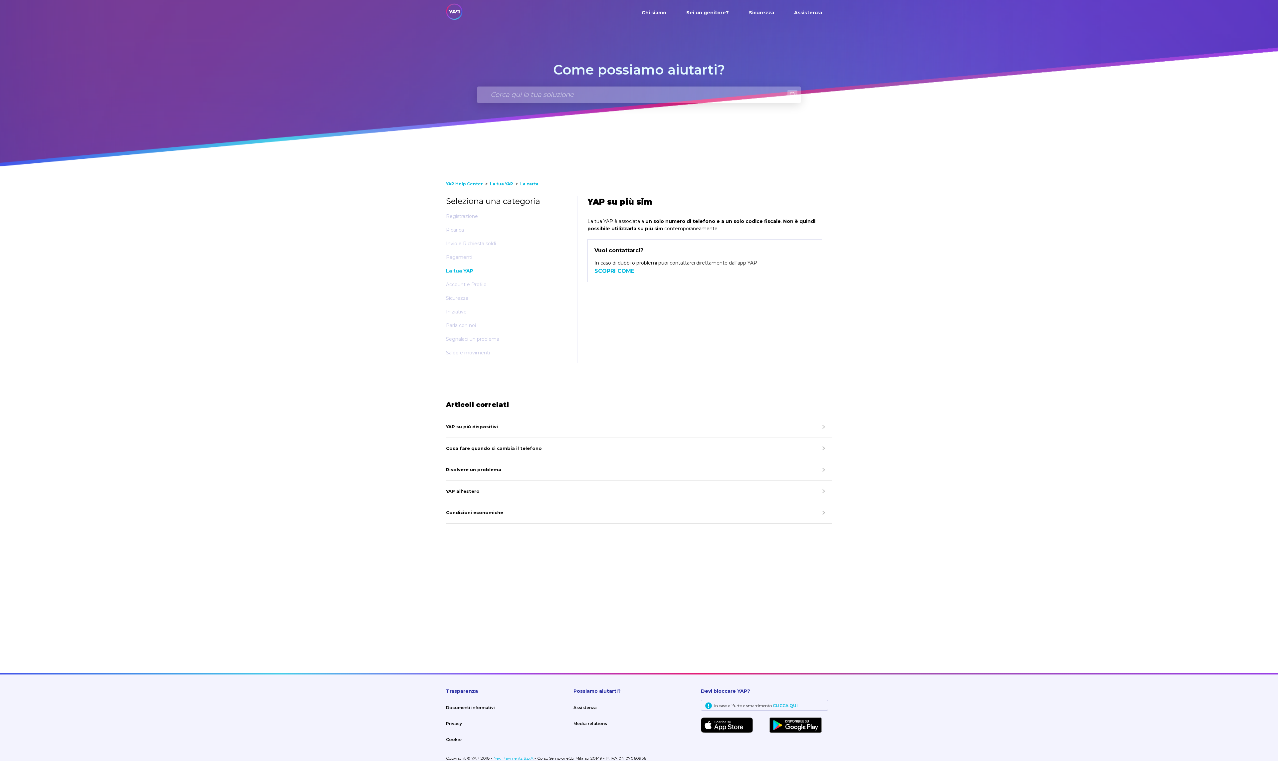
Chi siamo (654, 13)
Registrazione (462, 216)
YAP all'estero (463, 491)
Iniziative (456, 312)
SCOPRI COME (614, 271)
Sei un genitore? (707, 13)
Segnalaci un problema (472, 339)
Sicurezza (761, 13)
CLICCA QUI (785, 705)
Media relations (590, 723)
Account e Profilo (466, 284)
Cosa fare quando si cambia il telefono (494, 448)
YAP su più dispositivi (472, 426)
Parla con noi (461, 325)
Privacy (454, 723)
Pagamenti (459, 257)
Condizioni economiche (474, 512)
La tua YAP (501, 183)
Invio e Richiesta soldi (471, 244)
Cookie (454, 739)
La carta (529, 183)
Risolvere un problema (473, 469)
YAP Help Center (464, 183)
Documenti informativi (470, 707)
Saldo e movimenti (468, 353)
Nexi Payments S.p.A (514, 758)
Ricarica (455, 230)
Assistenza (808, 13)
